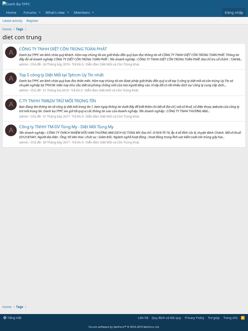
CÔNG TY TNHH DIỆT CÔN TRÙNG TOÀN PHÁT (63, 49)
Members (82, 12)
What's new (55, 12)
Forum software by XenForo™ (124, 327)
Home (11, 12)
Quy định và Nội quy (166, 317)
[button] (39, 12)
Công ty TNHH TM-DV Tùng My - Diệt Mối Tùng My (66, 126)
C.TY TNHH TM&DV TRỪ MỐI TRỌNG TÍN (57, 100)
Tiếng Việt (14, 317)
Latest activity (12, 20)
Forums (29, 12)
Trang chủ (230, 317)
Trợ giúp (214, 317)
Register (32, 20)
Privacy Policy (194, 317)
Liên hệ (143, 317)
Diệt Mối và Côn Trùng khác (120, 64)
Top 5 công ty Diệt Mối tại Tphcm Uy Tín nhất (61, 75)
